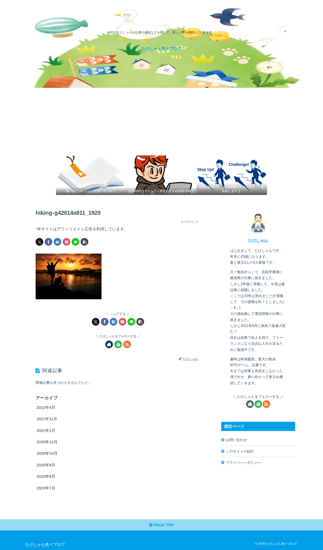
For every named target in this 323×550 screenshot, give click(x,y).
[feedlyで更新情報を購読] (118, 344)
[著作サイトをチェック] (109, 344)
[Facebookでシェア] (48, 242)
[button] (84, 242)
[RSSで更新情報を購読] (127, 344)
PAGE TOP (163, 525)
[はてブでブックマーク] (57, 242)
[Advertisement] (161, 120)
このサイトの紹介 (240, 451)
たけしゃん (258, 240)
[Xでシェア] (39, 242)
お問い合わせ (236, 440)
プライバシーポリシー (243, 462)
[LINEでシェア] (75, 242)
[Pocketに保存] (66, 242)
